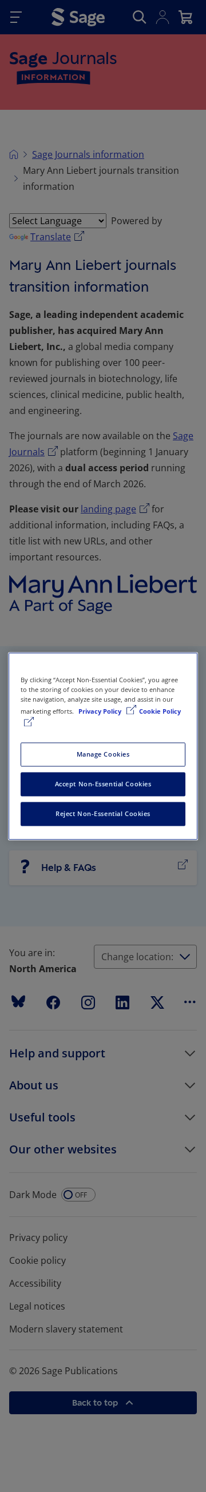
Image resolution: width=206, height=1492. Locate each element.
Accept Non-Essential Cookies (103, 783)
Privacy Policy (100, 711)
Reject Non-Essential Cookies (103, 813)
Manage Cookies (103, 754)
